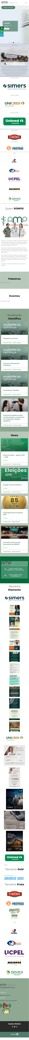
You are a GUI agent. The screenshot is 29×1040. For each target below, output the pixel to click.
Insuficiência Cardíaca (11, 390)
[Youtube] (14, 1026)
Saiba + (6, 864)
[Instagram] (16, 1026)
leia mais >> (5, 460)
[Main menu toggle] (26, 2)
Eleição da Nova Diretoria (12, 485)
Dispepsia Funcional (10, 338)
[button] (8, 7)
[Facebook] (12, 1026)
